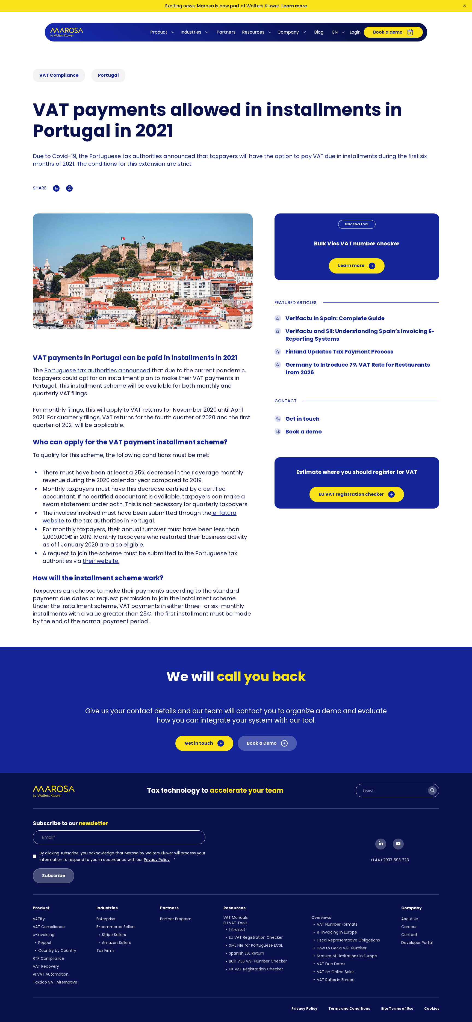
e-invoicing (43, 934)
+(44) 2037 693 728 (389, 860)
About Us (409, 919)
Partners (226, 32)
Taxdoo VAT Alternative (55, 982)
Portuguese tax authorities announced (97, 370)
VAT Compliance (49, 926)
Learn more (294, 6)
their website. (101, 561)
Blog (318, 32)
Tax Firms (105, 950)
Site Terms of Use (397, 1008)
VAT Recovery (46, 966)
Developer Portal (417, 942)
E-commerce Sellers (115, 926)
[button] (163, 32)
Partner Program (175, 919)
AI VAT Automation (51, 974)
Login (355, 32)
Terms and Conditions (349, 1008)
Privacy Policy (157, 859)
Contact (409, 934)
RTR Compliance (48, 958)
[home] (66, 32)
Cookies (431, 1008)
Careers (408, 926)
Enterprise (105, 919)
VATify (39, 919)
